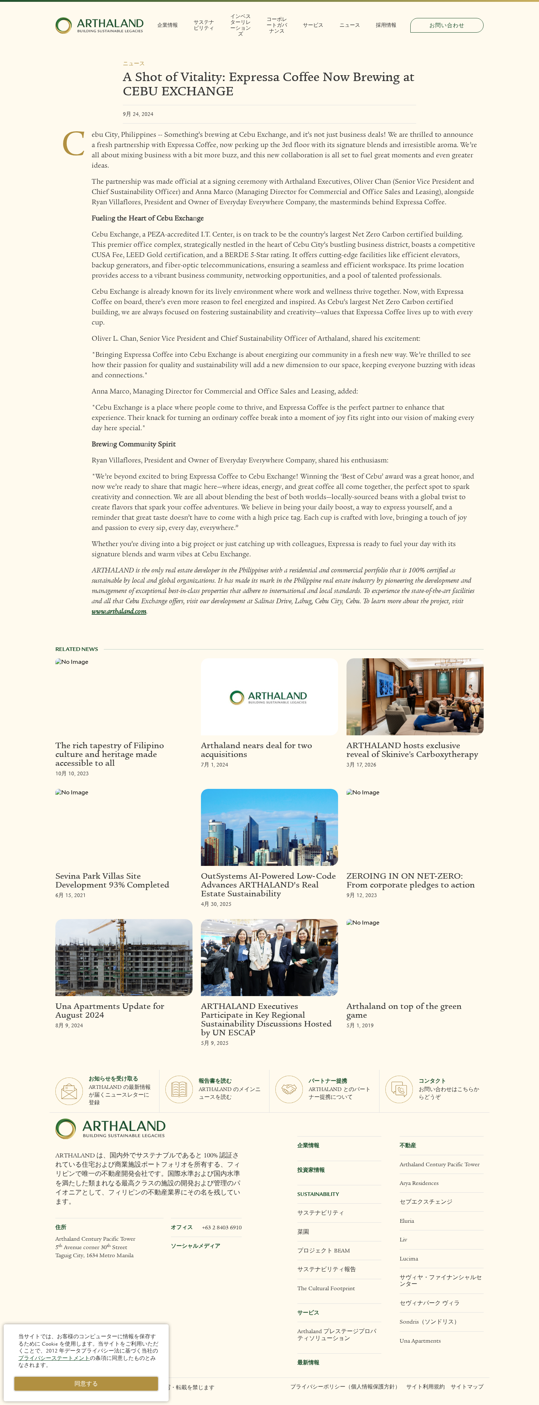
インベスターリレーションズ (240, 25)
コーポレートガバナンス (277, 25)
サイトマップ (467, 1387)
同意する (86, 1383)
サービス (313, 25)
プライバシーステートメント (54, 1358)
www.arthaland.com (119, 611)
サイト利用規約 (425, 1387)
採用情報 (386, 25)
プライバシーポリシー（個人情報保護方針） (345, 1387)
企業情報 (167, 25)
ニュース (350, 25)
